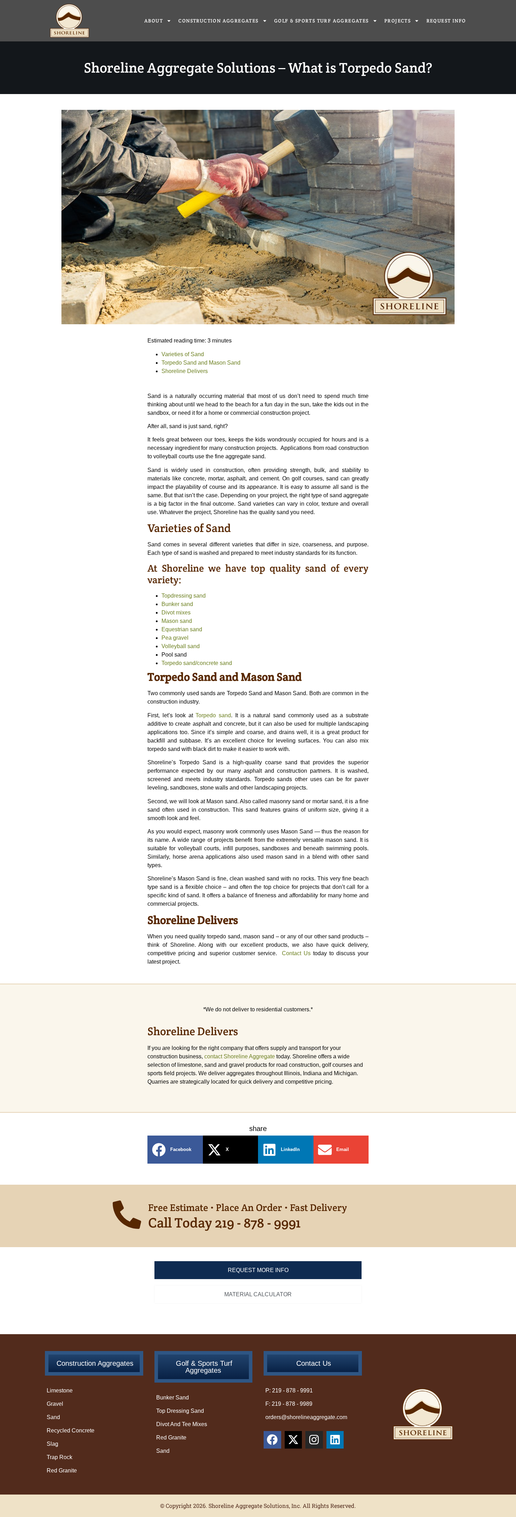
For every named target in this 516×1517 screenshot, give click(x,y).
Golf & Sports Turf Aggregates (321, 21)
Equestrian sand (181, 629)
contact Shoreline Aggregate (239, 1056)
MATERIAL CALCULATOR (258, 1294)
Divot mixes (176, 613)
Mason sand (176, 621)
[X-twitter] (293, 1440)
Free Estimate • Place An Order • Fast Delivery (247, 1207)
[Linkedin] (335, 1440)
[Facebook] (272, 1440)
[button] (175, 1150)
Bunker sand (177, 604)
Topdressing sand (183, 596)
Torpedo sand (213, 715)
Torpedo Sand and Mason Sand (200, 363)
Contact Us (296, 953)
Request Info (446, 21)
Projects (397, 21)
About (153, 21)
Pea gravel (174, 638)
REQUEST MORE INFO (258, 1270)
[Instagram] (314, 1440)
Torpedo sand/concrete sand (198, 663)
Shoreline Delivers (184, 371)
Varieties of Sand (182, 354)
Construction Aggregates (218, 21)
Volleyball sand (180, 646)
